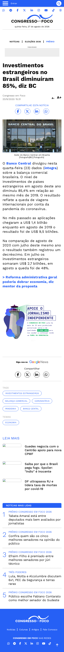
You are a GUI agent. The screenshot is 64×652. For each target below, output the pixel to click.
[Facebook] (17, 10)
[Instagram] (39, 10)
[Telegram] (10, 10)
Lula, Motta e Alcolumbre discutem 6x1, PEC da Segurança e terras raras (35, 579)
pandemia (10, 408)
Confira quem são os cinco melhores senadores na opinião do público (34, 539)
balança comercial (16, 401)
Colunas (23, 629)
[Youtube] (46, 10)
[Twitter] (24, 10)
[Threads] (60, 10)
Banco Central (18, 163)
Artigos (35, 629)
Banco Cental (31, 408)
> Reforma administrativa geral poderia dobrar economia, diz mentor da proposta (30, 281)
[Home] (32, 19)
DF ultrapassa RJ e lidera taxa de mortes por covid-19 (41, 485)
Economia (10, 422)
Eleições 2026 (33, 41)
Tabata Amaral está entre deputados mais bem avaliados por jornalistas (35, 519)
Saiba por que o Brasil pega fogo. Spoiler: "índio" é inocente (41, 467)
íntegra (50, 168)
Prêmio (50, 41)
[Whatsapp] (3, 10)
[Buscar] (58, 3)
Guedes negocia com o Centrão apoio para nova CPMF (43, 450)
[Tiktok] (53, 10)
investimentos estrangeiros (22, 393)
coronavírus (42, 401)
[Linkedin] (32, 10)
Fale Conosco (50, 629)
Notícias (14, 41)
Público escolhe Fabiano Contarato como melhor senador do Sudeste (35, 598)
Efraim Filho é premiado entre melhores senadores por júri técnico (31, 559)
